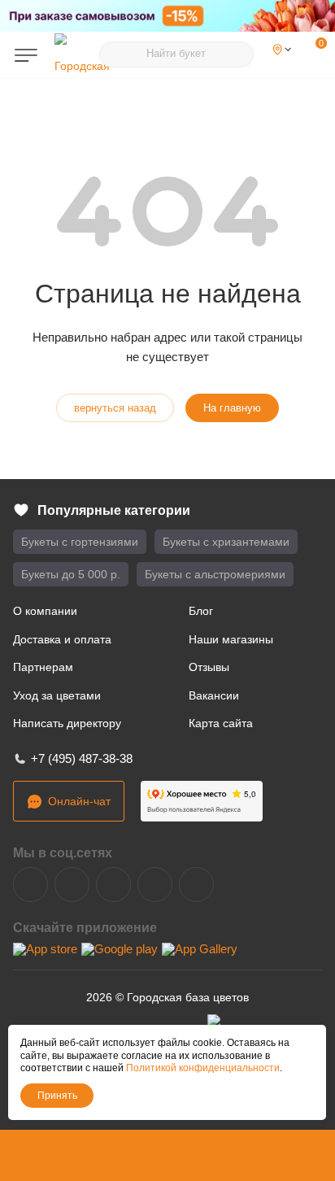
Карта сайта (221, 723)
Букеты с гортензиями (79, 541)
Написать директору (67, 723)
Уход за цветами (57, 695)
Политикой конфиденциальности (203, 1068)
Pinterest (196, 884)
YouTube (113, 884)
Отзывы (209, 666)
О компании (45, 610)
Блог (201, 610)
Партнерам (43, 666)
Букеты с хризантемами (226, 541)
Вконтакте (30, 884)
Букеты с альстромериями (215, 574)
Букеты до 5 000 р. (70, 574)
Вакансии (214, 695)
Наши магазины (231, 639)
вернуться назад (115, 408)
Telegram (71, 884)
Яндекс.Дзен (154, 884)
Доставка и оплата (62, 639)
